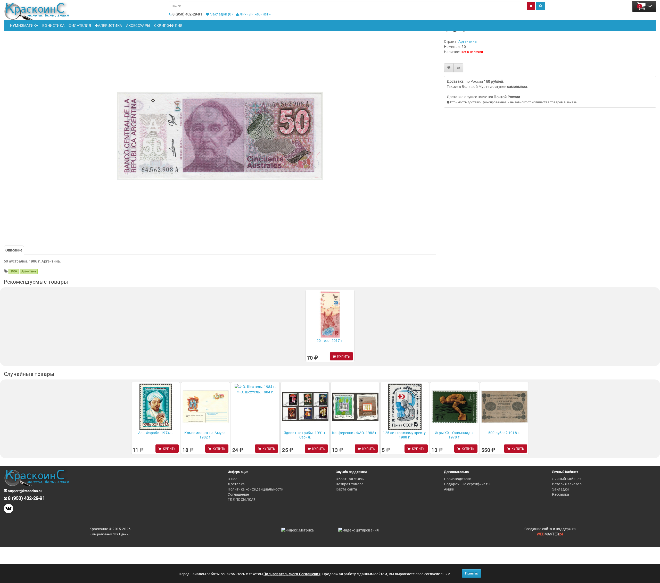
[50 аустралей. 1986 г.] (220, 136)
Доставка (236, 483)
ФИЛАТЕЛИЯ (80, 25)
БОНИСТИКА (53, 25)
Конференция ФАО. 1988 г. (355, 432)
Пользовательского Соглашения (291, 573)
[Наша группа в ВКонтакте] (8, 508)
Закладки (560, 489)
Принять (471, 573)
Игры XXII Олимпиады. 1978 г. (455, 435)
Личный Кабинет (566, 478)
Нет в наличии (472, 52)
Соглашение (238, 494)
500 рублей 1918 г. (504, 432)
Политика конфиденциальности (255, 489)
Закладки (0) (221, 14)
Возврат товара (350, 483)
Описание (13, 250)
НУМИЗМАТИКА (24, 25)
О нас (232, 478)
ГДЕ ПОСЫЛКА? (241, 499)
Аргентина (467, 41)
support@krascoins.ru (24, 490)
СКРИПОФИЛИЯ (168, 25)
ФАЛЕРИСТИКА (108, 25)
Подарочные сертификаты (467, 483)
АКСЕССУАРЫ (138, 25)
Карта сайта (346, 489)
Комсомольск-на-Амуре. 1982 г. (205, 435)
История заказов (567, 483)
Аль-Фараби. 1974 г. (155, 432)
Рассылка (560, 494)
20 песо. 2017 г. (330, 340)
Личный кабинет (253, 14)
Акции (449, 489)
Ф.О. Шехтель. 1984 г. (255, 392)
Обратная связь (350, 478)
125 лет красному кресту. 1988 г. (404, 435)
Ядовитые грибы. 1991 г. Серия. (305, 435)
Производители (458, 478)
